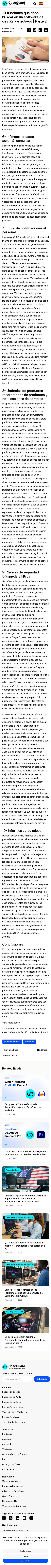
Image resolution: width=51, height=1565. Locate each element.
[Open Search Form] (34, 3)
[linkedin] (17, 1518)
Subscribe (42, 1379)
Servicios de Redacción (13, 1422)
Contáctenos (8, 1469)
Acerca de (7, 1444)
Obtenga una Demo (11, 1464)
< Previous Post (10, 1050)
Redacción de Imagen (12, 1407)
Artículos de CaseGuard (13, 1491)
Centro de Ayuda (10, 1481)
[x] (10, 1518)
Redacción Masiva (10, 1417)
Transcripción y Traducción (15, 1412)
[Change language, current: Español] (41, 3)
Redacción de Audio (11, 1397)
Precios (5, 1459)
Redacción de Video (12, 1392)
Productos (7, 1434)
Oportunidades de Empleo (14, 1454)
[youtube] (24, 1518)
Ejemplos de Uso (10, 1501)
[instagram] (31, 1518)
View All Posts (9, 1055)
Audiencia (6, 1439)
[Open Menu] (47, 3)
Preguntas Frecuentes (12, 1486)
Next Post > (43, 1050)
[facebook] (4, 1518)
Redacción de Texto (12, 1402)
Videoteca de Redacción (14, 1506)
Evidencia (30, 1041)
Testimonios (7, 1449)
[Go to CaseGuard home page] (25, 1367)
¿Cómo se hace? (12, 1041)
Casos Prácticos (9, 1496)
